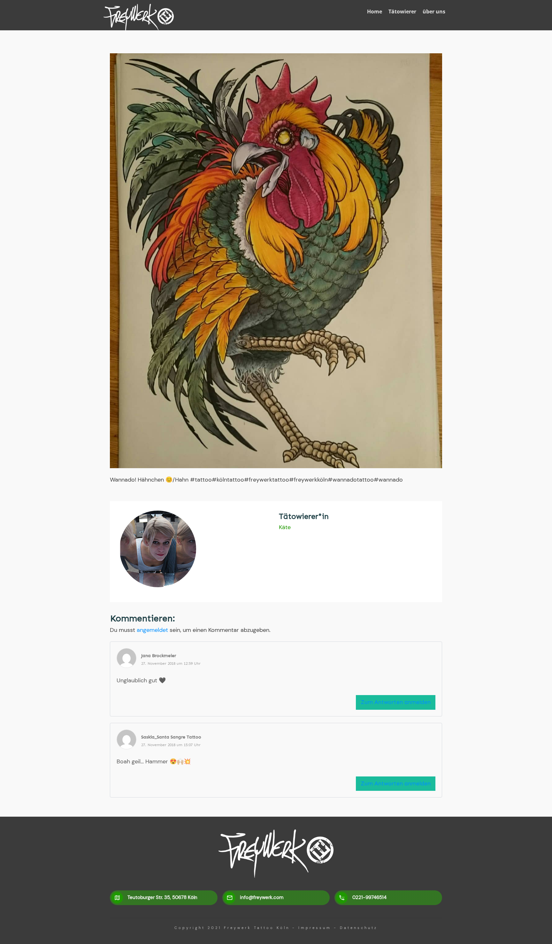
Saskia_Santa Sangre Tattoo (171, 737)
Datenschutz (359, 927)
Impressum (314, 927)
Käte (285, 527)
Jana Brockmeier (158, 655)
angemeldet (152, 630)
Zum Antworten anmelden (396, 702)
